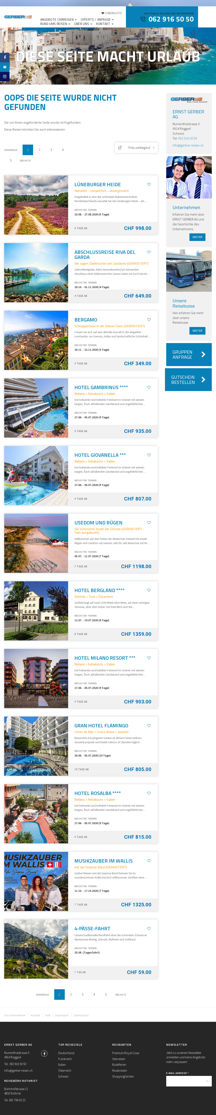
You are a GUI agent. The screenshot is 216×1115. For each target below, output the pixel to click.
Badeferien (119, 1065)
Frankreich (65, 1059)
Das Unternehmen (15, 1015)
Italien (62, 1065)
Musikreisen (119, 1070)
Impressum (62, 1015)
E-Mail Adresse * (177, 1073)
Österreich (64, 1070)
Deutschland (66, 1053)
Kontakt (103, 24)
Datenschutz (81, 1015)
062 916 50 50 (187, 138)
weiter (197, 237)
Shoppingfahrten (123, 1076)
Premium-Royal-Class (125, 1053)
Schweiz (63, 1076)
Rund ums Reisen (54, 24)
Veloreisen (118, 1059)
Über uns (82, 24)
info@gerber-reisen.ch (188, 145)
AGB (47, 1015)
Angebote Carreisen (57, 20)
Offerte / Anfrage (96, 20)
